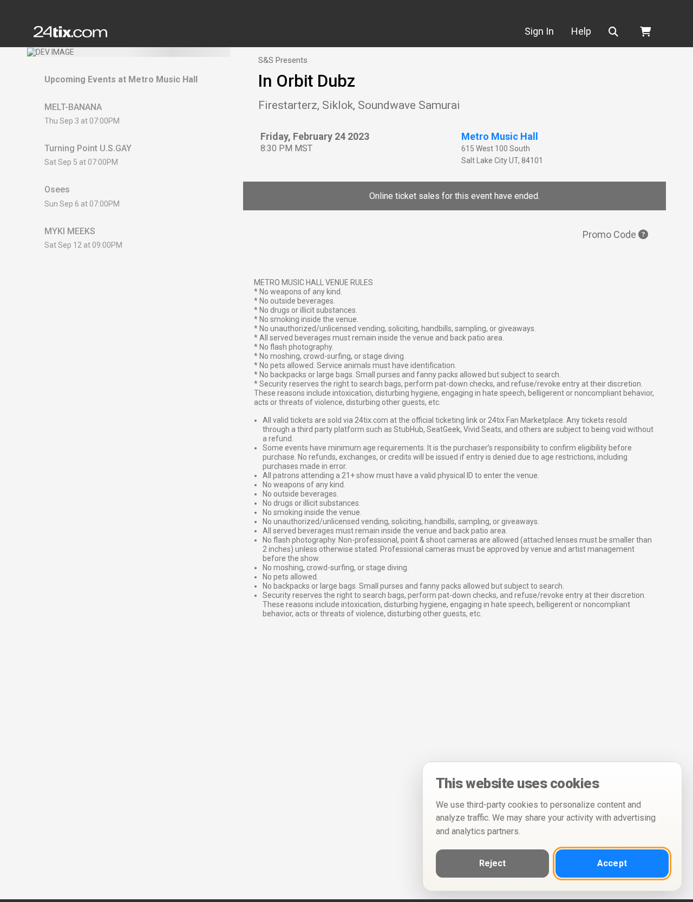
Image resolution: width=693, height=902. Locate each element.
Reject (492, 863)
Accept (612, 863)
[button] (615, 32)
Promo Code (610, 234)
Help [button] (581, 31)
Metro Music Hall (499, 136)
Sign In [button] (539, 31)
